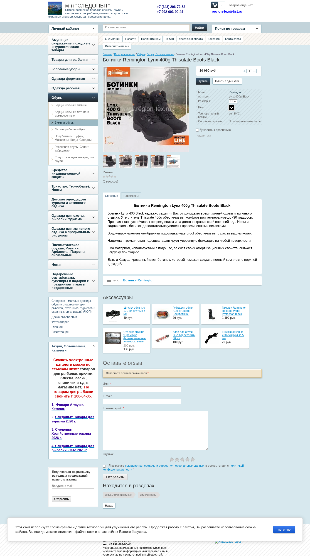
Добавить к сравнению (215, 130)
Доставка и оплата (191, 39)
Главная (57, 327)
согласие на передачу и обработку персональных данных (164, 465)
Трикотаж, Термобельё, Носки (71, 188)
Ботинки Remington (139, 280)
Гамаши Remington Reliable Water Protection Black (234, 311)
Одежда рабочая (66, 88)
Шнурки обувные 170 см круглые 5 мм (134, 311)
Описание (111, 196)
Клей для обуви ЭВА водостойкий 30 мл (184, 335)
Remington (235, 92)
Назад (109, 505)
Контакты (214, 39)
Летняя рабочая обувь (70, 129)
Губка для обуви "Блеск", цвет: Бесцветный (183, 311)
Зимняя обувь (64, 122)
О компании (112, 39)
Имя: (107, 383)
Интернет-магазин (117, 46)
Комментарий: (113, 408)
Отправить (61, 499)
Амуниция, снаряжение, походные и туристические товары (71, 45)
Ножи (56, 264)
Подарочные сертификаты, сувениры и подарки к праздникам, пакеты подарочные (70, 281)
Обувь (57, 98)
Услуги (169, 39)
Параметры (131, 196)
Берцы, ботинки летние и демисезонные (72, 113)
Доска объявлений (64, 317)
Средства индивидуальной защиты (66, 173)
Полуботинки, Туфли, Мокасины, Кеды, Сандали (73, 137)
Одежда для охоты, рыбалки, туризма (68, 217)
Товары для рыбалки (70, 59)
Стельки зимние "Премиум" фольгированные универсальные (134, 336)
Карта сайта (233, 39)
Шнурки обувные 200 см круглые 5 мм (233, 335)
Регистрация (60, 332)
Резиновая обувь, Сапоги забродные (72, 148)
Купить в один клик (227, 81)
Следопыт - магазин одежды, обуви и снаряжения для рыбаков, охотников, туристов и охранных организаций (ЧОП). (73, 306)
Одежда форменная (68, 78)
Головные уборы (66, 69)
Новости (130, 39)
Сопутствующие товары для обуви (74, 159)
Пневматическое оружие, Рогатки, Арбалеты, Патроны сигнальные (68, 250)
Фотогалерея (60, 322)
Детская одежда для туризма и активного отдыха (69, 202)
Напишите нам (150, 39)
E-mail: (107, 396)
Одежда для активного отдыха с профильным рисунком (71, 232)
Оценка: (108, 454)
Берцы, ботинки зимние (71, 105)
